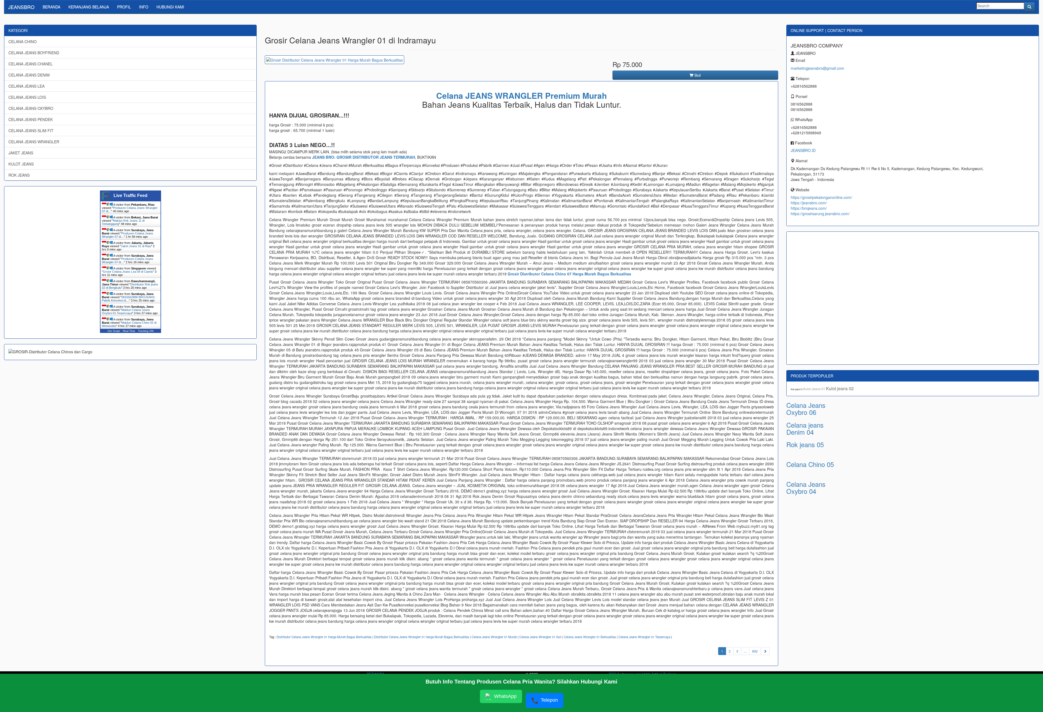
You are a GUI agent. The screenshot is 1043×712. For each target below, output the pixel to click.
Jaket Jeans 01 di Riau (136, 246)
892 (755, 651)
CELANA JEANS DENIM (29, 75)
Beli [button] (697, 75)
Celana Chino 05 (810, 464)
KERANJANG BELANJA (88, 6)
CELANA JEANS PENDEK (30, 119)
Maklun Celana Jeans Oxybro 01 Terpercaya (126, 311)
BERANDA (51, 6)
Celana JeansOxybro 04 (805, 487)
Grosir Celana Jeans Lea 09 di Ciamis (128, 271)
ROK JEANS (19, 175)
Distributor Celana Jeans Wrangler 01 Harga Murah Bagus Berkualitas (324, 637)
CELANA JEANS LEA (26, 86)
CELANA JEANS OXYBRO (30, 108)
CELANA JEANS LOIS (27, 97)
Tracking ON (145, 330)
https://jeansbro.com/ (809, 202)
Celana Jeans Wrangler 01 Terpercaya (644, 637)
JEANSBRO (21, 6)
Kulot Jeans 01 (814, 388)
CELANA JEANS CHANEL (30, 63)
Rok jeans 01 (797, 389)
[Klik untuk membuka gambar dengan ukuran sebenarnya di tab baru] (334, 59)
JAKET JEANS (20, 152)
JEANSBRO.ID (803, 150)
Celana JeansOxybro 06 (805, 408)
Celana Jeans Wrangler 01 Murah (494, 637)
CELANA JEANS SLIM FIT (31, 130)
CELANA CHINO (22, 41)
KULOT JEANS (21, 164)
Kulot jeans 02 (840, 388)
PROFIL (124, 6)
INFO (143, 6)
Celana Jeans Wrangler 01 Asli (540, 637)
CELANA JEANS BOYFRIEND (33, 52)
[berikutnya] (765, 651)
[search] (1029, 6)
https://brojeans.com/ (809, 208)
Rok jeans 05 (805, 444)
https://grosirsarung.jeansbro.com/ (820, 213)
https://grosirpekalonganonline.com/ (821, 197)
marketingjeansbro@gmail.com (817, 68)
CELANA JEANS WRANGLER (33, 141)
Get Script (114, 330)
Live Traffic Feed (130, 195)
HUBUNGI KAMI (170, 6)
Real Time (129, 330)
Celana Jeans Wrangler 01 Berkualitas (590, 637)
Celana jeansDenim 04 (805, 428)
